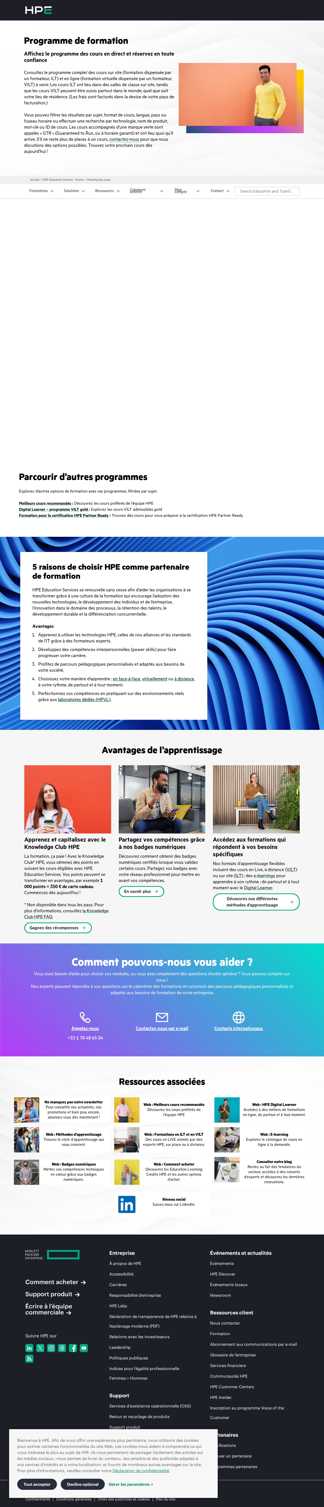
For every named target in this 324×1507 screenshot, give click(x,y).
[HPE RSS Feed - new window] (29, 1359)
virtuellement (154, 678)
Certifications (223, 1445)
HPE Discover (222, 1274)
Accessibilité (121, 1274)
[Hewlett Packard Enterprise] (38, 10)
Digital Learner (258, 887)
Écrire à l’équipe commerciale (48, 1309)
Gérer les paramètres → (131, 1484)
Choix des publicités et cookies (124, 1499)
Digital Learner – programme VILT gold (54, 509)
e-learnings (264, 875)
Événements (222, 1263)
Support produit (48, 1294)
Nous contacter (225, 1323)
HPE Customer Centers (232, 1386)
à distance (184, 678)
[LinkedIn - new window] (29, 1348)
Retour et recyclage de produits (139, 1416)
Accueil (34, 179)
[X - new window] (40, 1348)
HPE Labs (118, 1305)
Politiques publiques (128, 1357)
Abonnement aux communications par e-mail (253, 1344)
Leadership (120, 1347)
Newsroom (220, 1295)
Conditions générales (74, 1499)
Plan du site (165, 1499)
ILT (238, 875)
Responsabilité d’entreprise (135, 1295)
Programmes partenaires (233, 1466)
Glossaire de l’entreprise (233, 1354)
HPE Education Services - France (63, 179)
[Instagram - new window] (51, 1348)
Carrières (118, 1284)
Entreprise (122, 1253)
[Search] (290, 191)
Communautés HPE (229, 1376)
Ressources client (231, 1313)
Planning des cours (99, 179)
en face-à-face (126, 678)
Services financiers (228, 1365)
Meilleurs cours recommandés (45, 503)
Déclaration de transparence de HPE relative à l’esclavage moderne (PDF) (153, 1321)
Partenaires (224, 1435)
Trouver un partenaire (231, 1455)
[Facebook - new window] (73, 1348)
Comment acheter (51, 1282)
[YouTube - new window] (84, 1348)
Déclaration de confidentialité (141, 1470)
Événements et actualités (241, 1253)
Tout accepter (37, 1484)
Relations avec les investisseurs (139, 1336)
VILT (291, 869)
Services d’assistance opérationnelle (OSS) (150, 1405)
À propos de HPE (125, 1263)
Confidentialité (37, 1499)
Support (119, 1396)
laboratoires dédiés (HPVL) (84, 699)
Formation (220, 1333)
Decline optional (82, 1484)
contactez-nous (124, 139)
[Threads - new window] (62, 1348)
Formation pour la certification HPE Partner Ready (64, 515)
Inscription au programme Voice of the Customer (247, 1412)
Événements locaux (229, 1284)
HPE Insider (221, 1397)
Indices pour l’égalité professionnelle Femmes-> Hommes (144, 1373)
